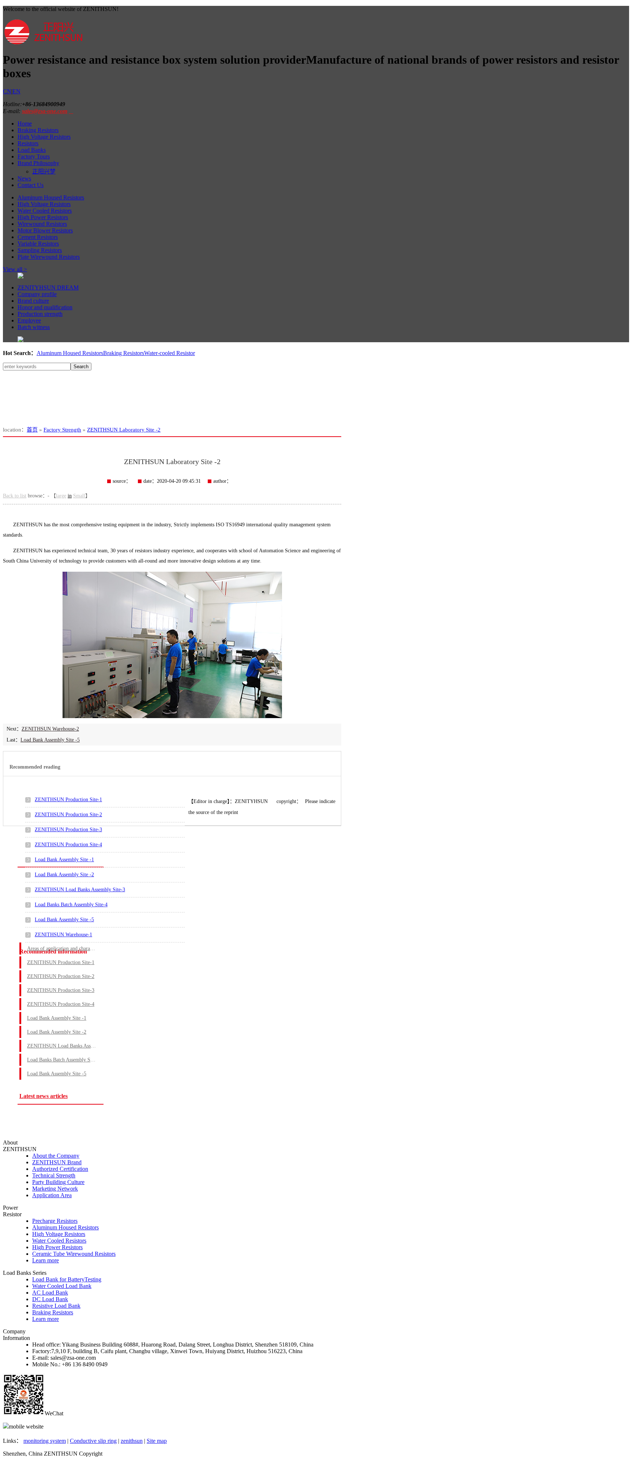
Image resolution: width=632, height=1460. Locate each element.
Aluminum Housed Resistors (51, 197)
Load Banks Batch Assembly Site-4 (71, 904)
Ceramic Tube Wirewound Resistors (74, 1254)
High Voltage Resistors (44, 137)
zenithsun (132, 1441)
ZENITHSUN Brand (57, 1162)
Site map (157, 1441)
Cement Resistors (38, 237)
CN (7, 91)
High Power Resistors (43, 217)
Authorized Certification (60, 1169)
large (61, 496)
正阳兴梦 (44, 171)
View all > (15, 269)
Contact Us (31, 185)
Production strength (40, 314)
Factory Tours (34, 156)
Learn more (45, 1260)
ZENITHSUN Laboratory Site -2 (124, 430)
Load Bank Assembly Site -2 (64, 874)
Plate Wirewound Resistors (49, 257)
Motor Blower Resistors (45, 230)
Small (79, 496)
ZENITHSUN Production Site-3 (68, 829)
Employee (29, 320)
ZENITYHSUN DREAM (48, 287)
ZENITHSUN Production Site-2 (68, 814)
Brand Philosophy (38, 163)
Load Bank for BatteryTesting (66, 1279)
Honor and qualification (45, 307)
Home (25, 123)
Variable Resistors (38, 243)
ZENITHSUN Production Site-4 (68, 844)
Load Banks (32, 150)
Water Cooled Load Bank (61, 1286)
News (24, 178)
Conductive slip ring (93, 1441)
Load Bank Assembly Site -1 (64, 859)
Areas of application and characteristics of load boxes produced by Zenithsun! (62, 948)
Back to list (14, 496)
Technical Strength (53, 1175)
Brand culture (33, 301)
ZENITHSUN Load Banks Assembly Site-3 (80, 889)
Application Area (52, 1195)
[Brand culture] (20, 340)
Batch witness (34, 327)
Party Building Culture (58, 1182)
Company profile (37, 294)
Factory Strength (62, 430)
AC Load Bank (50, 1292)
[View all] (20, 276)
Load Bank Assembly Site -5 (50, 740)
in (70, 496)
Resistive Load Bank (56, 1306)
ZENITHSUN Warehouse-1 (63, 934)
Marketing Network (55, 1188)
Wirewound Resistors (42, 224)
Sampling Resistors (40, 250)
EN (16, 91)
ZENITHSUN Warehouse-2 (50, 729)
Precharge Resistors (55, 1221)
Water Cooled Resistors (45, 211)
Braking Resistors (38, 130)
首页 (32, 430)
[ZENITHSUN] (43, 43)
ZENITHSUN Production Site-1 (68, 799)
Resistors (28, 143)
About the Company (55, 1156)
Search (81, 366)
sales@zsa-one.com (44, 111)
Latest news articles (43, 1096)
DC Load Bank (50, 1299)
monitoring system (44, 1441)
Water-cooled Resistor (169, 353)
